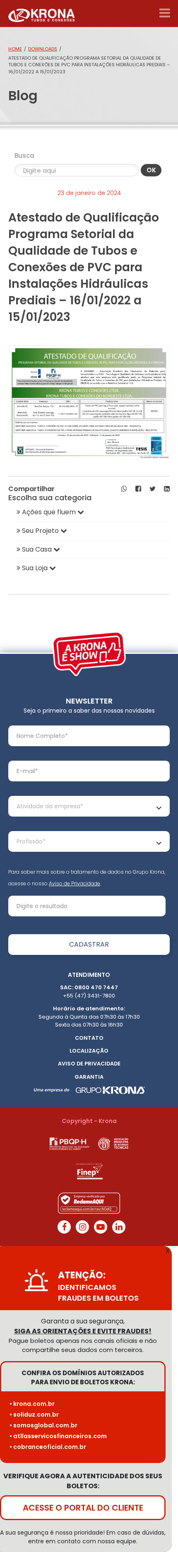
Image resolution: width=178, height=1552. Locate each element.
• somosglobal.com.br (43, 1425)
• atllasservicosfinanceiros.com (58, 1436)
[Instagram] (82, 1227)
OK (151, 170)
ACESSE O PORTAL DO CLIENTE (83, 1507)
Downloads (42, 49)
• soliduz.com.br (34, 1414)
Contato (89, 1037)
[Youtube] (100, 1227)
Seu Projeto (40, 530)
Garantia (89, 1076)
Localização (89, 1050)
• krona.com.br (32, 1404)
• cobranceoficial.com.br (48, 1447)
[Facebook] (64, 1227)
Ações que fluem (48, 512)
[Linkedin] (118, 1227)
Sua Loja (34, 568)
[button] (124, 489)
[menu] (164, 13)
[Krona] (41, 13)
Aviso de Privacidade (74, 883)
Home (15, 49)
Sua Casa (36, 549)
